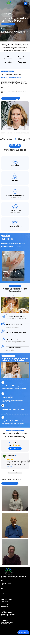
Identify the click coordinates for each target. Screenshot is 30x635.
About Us (3, 593)
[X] (5, 580)
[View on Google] (4, 456)
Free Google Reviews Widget (15, 472)
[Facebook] (2, 580)
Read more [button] (9, 466)
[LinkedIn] (8, 580)
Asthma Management (6, 604)
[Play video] (15, 498)
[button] (7, 15)
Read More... (5, 277)
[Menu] (25, 3)
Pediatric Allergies (5, 609)
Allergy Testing (4, 601)
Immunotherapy (4, 606)
